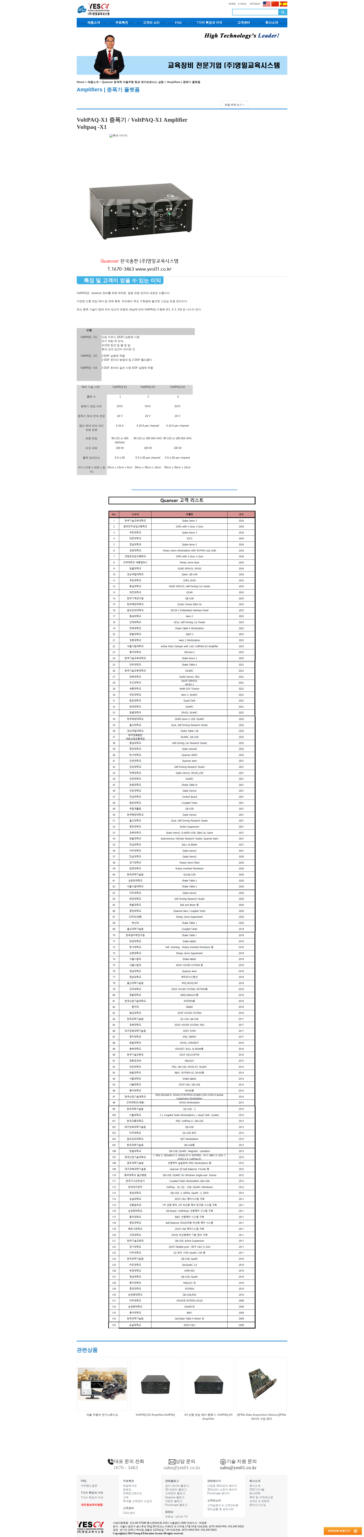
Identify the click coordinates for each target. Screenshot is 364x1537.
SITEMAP (254, 4)
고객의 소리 (151, 22)
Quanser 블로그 (175, 1497)
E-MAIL (242, 4)
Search (282, 12)
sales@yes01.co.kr (238, 1467)
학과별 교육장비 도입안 (137, 1501)
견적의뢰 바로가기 (339, 1530)
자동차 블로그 (173, 1501)
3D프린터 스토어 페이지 (222, 1489)
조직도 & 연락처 (259, 1501)
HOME (232, 4)
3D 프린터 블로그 (176, 1489)
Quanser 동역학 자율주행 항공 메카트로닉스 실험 (133, 82)
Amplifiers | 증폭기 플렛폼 (183, 82)
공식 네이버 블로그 (177, 1485)
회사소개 (271, 22)
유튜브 (169, 1516)
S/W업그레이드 (132, 1493)
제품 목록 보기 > (234, 104)
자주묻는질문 (89, 1485)
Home (80, 82)
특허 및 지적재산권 (261, 1497)
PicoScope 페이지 (218, 1493)
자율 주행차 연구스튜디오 (102, 1414)
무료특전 (121, 22)
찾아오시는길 (257, 1504)
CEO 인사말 (256, 1489)
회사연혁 (254, 1493)
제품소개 (93, 22)
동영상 (127, 1489)
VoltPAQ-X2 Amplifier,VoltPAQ (155, 1414)
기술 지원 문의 (241, 1461)
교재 (125, 1497)
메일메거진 (130, 1485)
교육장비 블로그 (175, 1493)
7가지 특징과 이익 (209, 22)
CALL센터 (129, 1512)
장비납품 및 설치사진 (220, 1509)
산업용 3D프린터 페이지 (222, 1485)
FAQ (178, 22)
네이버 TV (181, 1516)
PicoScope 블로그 (176, 1504)
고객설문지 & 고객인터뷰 (222, 1505)
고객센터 (243, 22)
